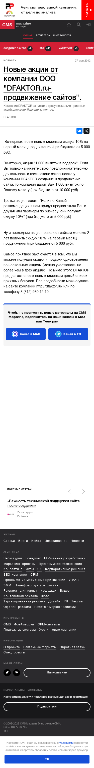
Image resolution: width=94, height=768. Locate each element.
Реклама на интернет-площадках (30, 590)
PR (66, 601)
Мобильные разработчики (65, 558)
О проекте (12, 647)
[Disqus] (47, 417)
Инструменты (62, 35)
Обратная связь (72, 647)
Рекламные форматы (39, 647)
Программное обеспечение (60, 564)
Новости (77, 541)
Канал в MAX (30, 334)
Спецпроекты (14, 652)
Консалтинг (13, 569)
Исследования (56, 541)
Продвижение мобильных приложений (34, 580)
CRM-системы (49, 624)
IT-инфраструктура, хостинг (37, 585)
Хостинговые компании (57, 629)
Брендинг (33, 558)
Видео (65, 590)
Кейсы (36, 541)
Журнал (28, 35)
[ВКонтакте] (79, 131)
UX (39, 569)
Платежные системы (20, 629)
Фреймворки (24, 624)
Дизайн (54, 601)
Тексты (76, 601)
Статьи (9, 541)
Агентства (43, 35)
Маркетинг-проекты (19, 564)
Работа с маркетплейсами (55, 607)
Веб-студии (13, 558)
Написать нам (57, 672)
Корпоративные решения (65, 569)
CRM (34, 574)
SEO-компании (15, 574)
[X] (86, 131)
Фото (45, 596)
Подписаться (47, 706)
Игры (30, 569)
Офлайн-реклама (17, 607)
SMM (7, 585)
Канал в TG (72, 334)
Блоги (23, 541)
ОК (47, 759)
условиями (66, 742)
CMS (7, 624)
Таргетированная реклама (24, 601)
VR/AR (73, 580)
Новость (10, 60)
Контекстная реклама (21, 596)
